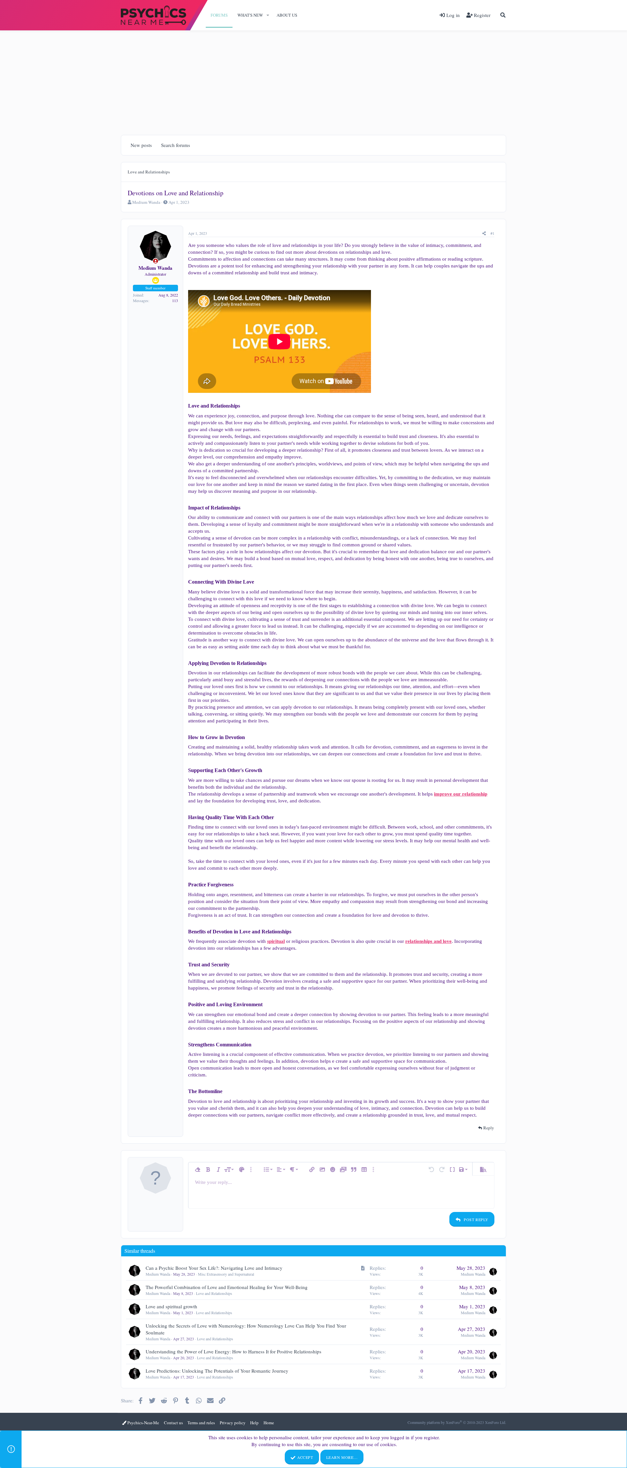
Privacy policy (233, 1423)
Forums (219, 15)
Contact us (173, 1423)
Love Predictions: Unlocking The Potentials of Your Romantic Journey (217, 1370)
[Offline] (156, 261)
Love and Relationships (214, 1293)
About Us (287, 15)
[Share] (484, 233)
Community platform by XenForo (457, 1422)
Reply (488, 1128)
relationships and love (428, 941)
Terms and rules (201, 1423)
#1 (492, 233)
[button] (268, 15)
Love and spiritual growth (171, 1306)
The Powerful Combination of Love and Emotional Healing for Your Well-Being (227, 1287)
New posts (141, 145)
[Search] (502, 15)
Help (254, 1423)
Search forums (175, 145)
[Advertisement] (313, 79)
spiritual (276, 941)
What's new (250, 15)
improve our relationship (460, 794)
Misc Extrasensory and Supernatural (226, 1274)
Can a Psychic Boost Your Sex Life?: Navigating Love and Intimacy (214, 1268)
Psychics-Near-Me (142, 1423)
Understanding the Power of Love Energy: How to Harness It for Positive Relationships (233, 1351)
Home (269, 1423)
